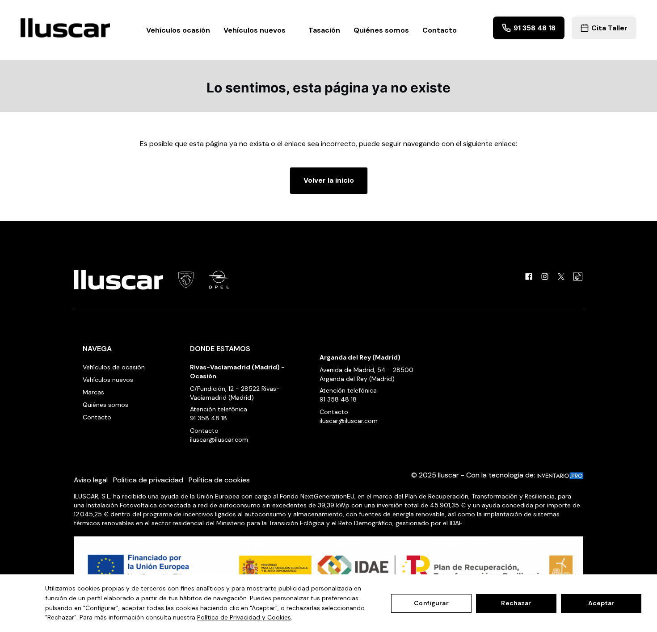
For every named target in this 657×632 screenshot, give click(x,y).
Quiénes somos (381, 30)
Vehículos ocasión (178, 30)
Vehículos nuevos (108, 380)
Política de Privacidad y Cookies (244, 617)
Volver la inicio (328, 180)
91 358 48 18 (208, 418)
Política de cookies (219, 480)
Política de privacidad (148, 480)
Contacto (439, 30)
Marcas (93, 392)
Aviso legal (91, 480)
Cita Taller (609, 28)
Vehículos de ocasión (114, 367)
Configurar (431, 603)
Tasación (324, 30)
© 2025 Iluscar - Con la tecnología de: (474, 475)
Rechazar (516, 603)
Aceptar (601, 603)
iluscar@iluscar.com (219, 439)
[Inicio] (65, 28)
